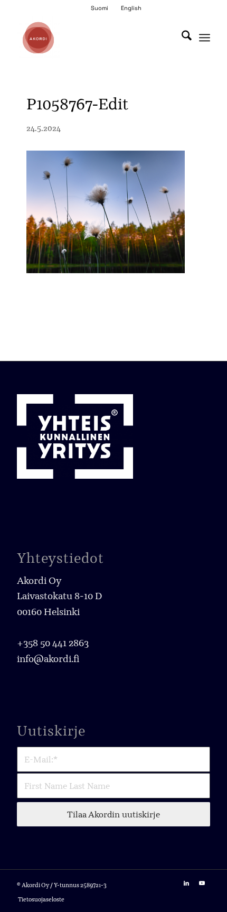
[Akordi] (94, 37)
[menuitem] (100, 8)
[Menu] (204, 37)
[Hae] (181, 37)
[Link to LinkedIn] (186, 883)
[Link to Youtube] (202, 883)
